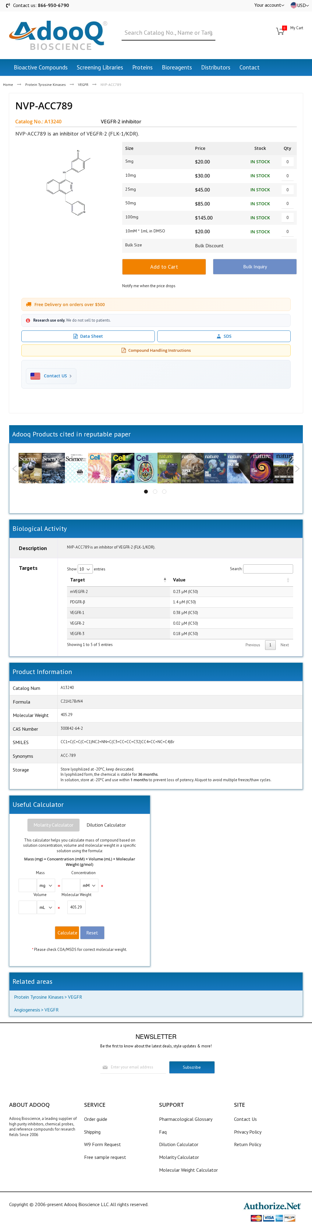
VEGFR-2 (77, 623)
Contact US (55, 376)
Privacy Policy (247, 1132)
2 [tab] (155, 491)
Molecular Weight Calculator (188, 1170)
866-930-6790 (53, 5)
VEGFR (83, 84)
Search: (236, 568)
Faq (163, 1132)
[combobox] (168, 33)
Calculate (67, 933)
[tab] (53, 825)
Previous (14, 468)
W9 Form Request (102, 1144)
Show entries (86, 569)
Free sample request (105, 1157)
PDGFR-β (77, 602)
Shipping (92, 1132)
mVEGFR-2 (79, 591)
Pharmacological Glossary (185, 1119)
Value (179, 580)
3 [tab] (164, 491)
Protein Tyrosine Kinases (45, 84)
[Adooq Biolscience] (58, 35)
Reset (92, 933)
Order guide (95, 1119)
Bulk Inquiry (255, 266)
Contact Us (245, 1119)
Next (297, 468)
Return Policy (247, 1144)
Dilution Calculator (106, 825)
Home (8, 84)
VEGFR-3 (77, 633)
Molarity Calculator (53, 825)
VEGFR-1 (77, 612)
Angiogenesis (27, 1010)
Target (77, 580)
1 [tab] (146, 491)
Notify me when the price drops (149, 285)
